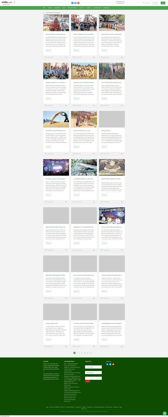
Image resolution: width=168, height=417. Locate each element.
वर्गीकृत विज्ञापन (106, 7)
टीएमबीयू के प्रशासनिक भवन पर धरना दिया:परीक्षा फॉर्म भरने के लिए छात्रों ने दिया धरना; (64, 82)
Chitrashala (67, 394)
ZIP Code (87, 375)
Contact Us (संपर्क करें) (54, 407)
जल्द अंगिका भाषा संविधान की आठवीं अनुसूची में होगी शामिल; (58, 179)
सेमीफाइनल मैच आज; (106, 130)
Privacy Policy (108, 407)
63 (84, 352)
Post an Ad (147, 3)
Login (163, 3)
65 (90, 352)
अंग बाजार (50, 7)
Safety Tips (84, 409)
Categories (78, 407)
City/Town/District (89, 363)
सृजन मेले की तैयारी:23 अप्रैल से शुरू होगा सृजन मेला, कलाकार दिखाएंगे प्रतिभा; (63, 34)
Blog (47, 407)
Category (87, 369)
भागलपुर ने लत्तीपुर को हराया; (52, 323)
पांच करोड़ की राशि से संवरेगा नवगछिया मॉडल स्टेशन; (112, 275)
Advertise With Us (70, 407)
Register (84, 407)
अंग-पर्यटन (81, 7)
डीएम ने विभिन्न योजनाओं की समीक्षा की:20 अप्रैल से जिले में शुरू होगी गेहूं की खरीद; (63, 130)
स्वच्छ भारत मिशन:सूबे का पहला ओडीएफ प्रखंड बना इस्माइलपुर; (115, 82)
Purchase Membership (99, 407)
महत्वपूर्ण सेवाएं (57, 7)
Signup (155, 2)
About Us (62, 407)
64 (87, 352)
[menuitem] (146, 3)
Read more (48, 51)
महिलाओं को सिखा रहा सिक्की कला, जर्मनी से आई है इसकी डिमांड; (115, 179)
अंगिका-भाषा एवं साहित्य (72, 7)
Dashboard (90, 407)
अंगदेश (64, 7)
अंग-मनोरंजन (88, 7)
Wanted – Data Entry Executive (71, 387)
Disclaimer (115, 407)
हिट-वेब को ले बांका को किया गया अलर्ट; (82, 130)
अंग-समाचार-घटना (97, 7)
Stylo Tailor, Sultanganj (69, 399)
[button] (165, 413)
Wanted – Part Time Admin (70, 383)
